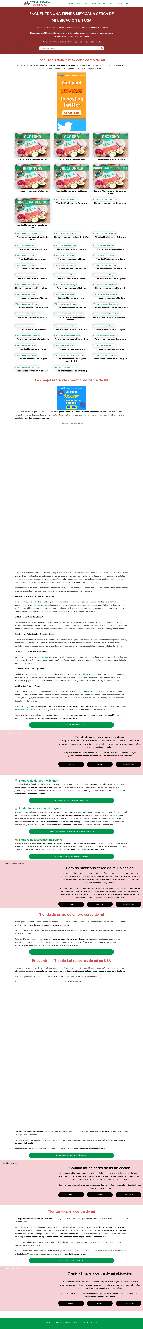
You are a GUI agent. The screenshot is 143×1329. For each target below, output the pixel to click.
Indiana (99, 1303)
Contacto (93, 1322)
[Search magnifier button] (102, 48)
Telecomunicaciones (97, 3)
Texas (71, 1195)
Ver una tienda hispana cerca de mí (71, 1260)
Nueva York (100, 904)
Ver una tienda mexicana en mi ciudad (71, 725)
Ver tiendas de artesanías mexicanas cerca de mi (71, 856)
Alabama (71, 764)
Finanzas (111, 3)
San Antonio (91, 692)
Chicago (85, 674)
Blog (126, 3)
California (100, 1195)
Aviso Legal (50, 1322)
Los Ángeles (42, 605)
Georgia (71, 1303)
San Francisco (42, 657)
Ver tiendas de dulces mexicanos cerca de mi (71, 800)
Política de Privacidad (80, 1322)
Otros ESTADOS (128, 764)
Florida (71, 904)
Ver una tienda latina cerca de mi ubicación (71, 1155)
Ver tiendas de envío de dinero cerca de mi (71, 952)
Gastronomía (82, 3)
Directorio (70, 3)
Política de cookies (63, 1322)
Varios (119, 3)
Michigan (100, 764)
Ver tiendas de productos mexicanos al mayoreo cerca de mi (71, 831)
